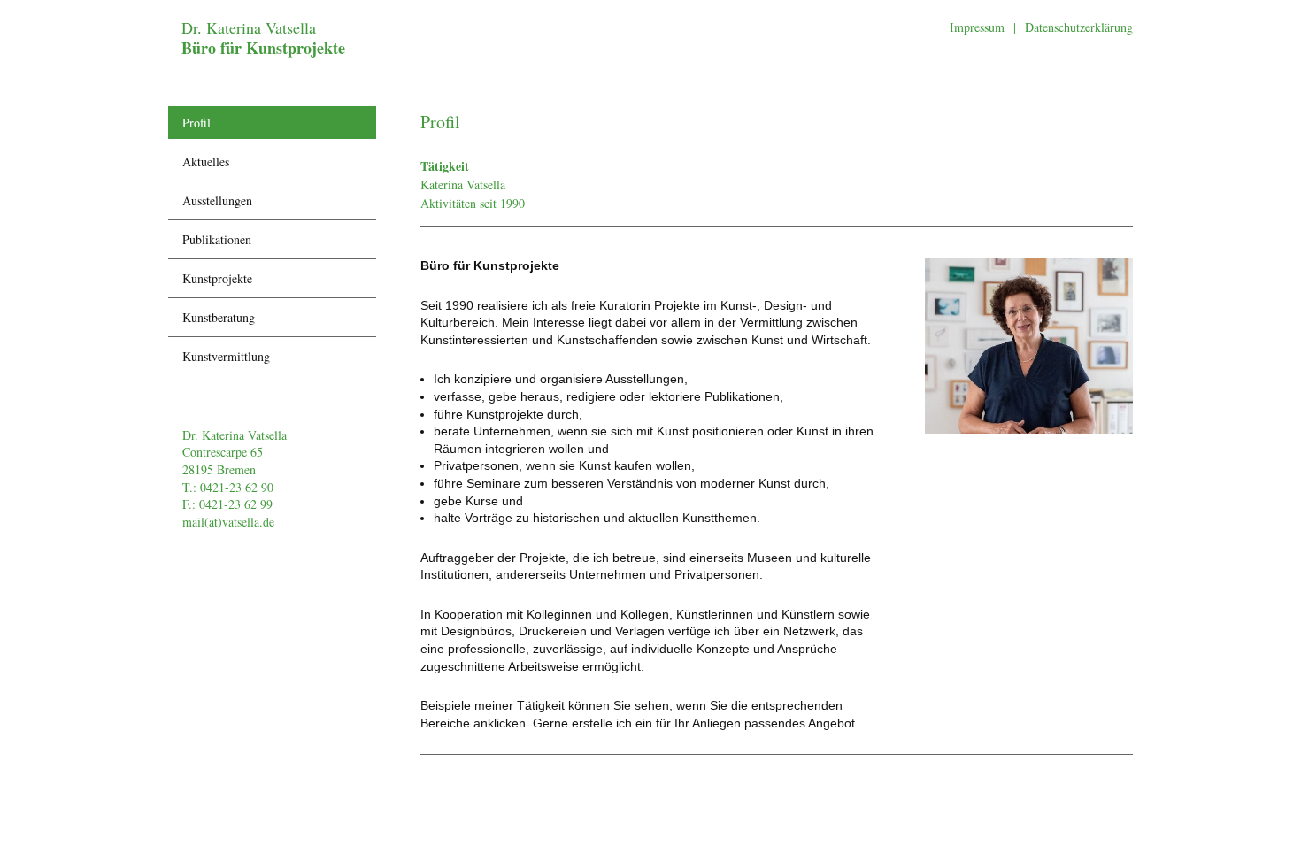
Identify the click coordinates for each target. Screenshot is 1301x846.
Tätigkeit (444, 166)
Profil (196, 122)
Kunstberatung (218, 317)
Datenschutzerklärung (1079, 27)
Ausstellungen (217, 200)
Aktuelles (205, 161)
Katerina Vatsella (462, 184)
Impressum (977, 27)
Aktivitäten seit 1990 (472, 203)
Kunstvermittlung (226, 356)
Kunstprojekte (217, 278)
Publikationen (216, 239)
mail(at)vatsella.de (228, 521)
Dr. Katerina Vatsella (263, 37)
